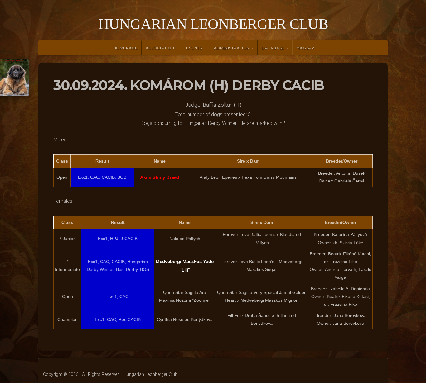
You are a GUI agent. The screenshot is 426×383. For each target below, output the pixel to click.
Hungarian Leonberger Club (213, 24)
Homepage (125, 47)
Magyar (305, 47)
